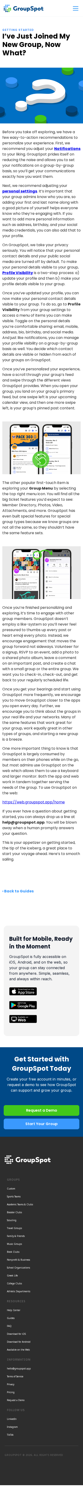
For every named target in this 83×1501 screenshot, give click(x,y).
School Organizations (18, 1267)
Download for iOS (16, 1333)
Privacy (10, 1384)
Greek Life (12, 1275)
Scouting (11, 1220)
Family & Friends (16, 1236)
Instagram (12, 1426)
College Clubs (14, 1283)
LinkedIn (12, 1419)
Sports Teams (14, 1196)
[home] (24, 8)
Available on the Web (18, 1349)
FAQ (9, 1326)
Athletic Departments (18, 1291)
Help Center (13, 1310)
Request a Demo (15, 1400)
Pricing (11, 1392)
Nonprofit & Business (18, 1259)
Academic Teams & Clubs (20, 1204)
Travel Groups (14, 1228)
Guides (11, 1318)
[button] (74, 8)
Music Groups (14, 1244)
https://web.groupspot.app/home (33, 802)
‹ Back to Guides (18, 891)
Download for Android (18, 1341)
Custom (11, 1188)
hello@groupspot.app (19, 1368)
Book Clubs (13, 1251)
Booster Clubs (14, 1212)
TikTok (10, 1434)
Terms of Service (15, 1376)
